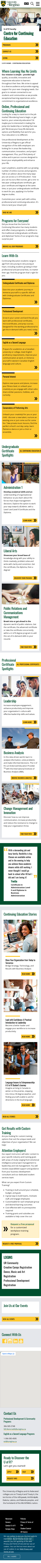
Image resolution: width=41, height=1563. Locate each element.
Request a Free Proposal (12, 1243)
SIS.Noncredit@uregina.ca (15, 1429)
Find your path (26, 647)
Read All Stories (9, 1116)
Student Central (25, 1528)
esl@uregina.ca (10, 1441)
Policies (23, 1518)
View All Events (9, 1319)
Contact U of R (10, 1525)
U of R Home (6, 63)
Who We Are (7, 212)
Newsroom (8, 1518)
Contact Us (7, 51)
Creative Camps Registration (18, 1267)
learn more (27, 722)
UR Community (11, 1263)
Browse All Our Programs (13, 246)
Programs (7, 45)
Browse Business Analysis (22, 778)
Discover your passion (23, 578)
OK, (11, 1556)
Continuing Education (21, 63)
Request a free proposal (22, 1224)
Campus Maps (10, 1528)
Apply (9, 1472)
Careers (8, 1522)
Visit (24, 1472)
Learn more (27, 520)
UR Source (24, 1531)
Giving (5, 58)
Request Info (12, 1478)
